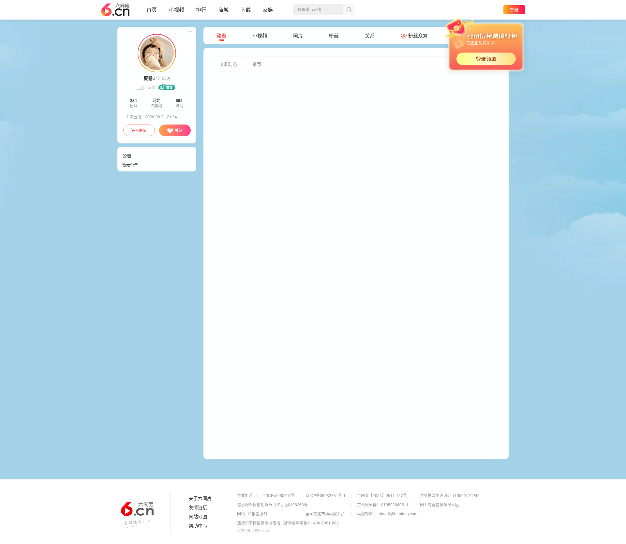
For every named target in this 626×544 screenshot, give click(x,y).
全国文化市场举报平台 (325, 513)
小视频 (176, 9)
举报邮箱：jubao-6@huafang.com (387, 513)
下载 (245, 9)
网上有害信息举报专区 (439, 504)
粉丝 (334, 35)
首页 (151, 9)
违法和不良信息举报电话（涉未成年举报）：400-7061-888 (288, 522)
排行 (201, 9)
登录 (514, 10)
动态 (221, 35)
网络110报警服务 (252, 513)
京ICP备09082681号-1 (326, 495)
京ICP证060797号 (279, 495)
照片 (298, 35)
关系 (370, 35)
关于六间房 (200, 498)
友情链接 (198, 507)
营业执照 (245, 495)
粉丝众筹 (418, 35)
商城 (223, 9)
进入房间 (139, 130)
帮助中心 (198, 525)
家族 (267, 9)
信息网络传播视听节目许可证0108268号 (272, 504)
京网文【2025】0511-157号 (382, 495)
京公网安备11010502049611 (383, 504)
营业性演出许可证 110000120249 (450, 495)
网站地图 (198, 516)
